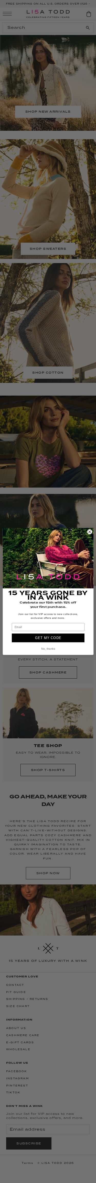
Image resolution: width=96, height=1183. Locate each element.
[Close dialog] (89, 531)
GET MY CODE (48, 638)
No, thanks (48, 648)
